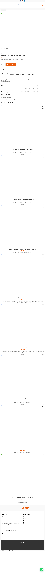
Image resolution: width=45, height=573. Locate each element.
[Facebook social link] (20, 1)
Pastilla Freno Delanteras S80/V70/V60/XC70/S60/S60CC (22, 249)
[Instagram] (26, 508)
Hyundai (2, 53)
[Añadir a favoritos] (42, 106)
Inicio (2, 50)
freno (14, 71)
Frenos (11, 50)
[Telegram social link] (12, 73)
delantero (7, 71)
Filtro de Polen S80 (22, 298)
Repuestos (6, 50)
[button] (41, 569)
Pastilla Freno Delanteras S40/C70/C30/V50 (22, 199)
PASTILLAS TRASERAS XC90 (22, 449)
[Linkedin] (28, 508)
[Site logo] (22, 4)
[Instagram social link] (22, 1)
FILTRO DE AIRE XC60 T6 (22, 348)
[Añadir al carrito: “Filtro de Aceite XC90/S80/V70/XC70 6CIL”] (42, 457)
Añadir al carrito (11, 64)
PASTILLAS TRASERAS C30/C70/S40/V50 (22, 399)
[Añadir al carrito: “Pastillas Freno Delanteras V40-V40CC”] (42, 108)
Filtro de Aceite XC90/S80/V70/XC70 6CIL (22, 497)
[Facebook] (23, 508)
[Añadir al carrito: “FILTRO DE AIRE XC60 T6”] (42, 307)
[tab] (12, 74)
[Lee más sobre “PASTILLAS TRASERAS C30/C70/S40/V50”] (42, 357)
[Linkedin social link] (24, 1)
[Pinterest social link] (9, 73)
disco (11, 71)
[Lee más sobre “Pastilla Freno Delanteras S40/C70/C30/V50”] (42, 157)
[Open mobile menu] (1, 5)
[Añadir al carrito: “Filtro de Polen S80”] (42, 257)
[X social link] (7, 73)
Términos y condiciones (13, 524)
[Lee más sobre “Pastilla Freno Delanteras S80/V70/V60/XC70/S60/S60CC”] (42, 207)
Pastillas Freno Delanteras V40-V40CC (23, 149)
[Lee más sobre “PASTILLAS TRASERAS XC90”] (42, 407)
